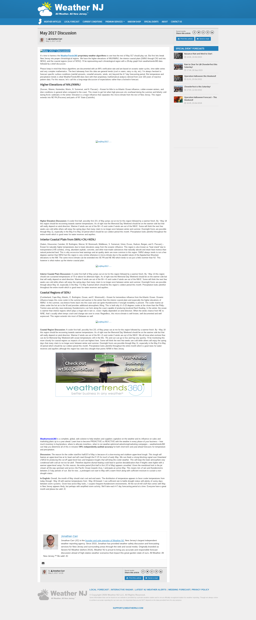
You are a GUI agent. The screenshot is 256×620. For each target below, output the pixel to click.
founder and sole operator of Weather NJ (104, 540)
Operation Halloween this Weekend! (200, 76)
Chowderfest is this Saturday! (197, 86)
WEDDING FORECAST (179, 589)
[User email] (43, 563)
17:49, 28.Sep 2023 (193, 70)
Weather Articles (52, 21)
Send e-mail (203, 39)
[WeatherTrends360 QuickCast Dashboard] (103, 141)
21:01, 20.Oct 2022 (193, 79)
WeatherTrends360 (69, 56)
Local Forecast (71, 21)
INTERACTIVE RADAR (122, 589)
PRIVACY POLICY (200, 589)
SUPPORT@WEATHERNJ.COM (128, 608)
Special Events (151, 21)
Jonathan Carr (55, 39)
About (165, 21)
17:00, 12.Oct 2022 (193, 90)
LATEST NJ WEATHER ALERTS (150, 589)
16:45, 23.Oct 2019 (193, 103)
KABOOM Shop (134, 21)
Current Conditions (92, 21)
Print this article (185, 39)
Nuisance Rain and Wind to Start (198, 53)
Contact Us (176, 21)
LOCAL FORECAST (99, 589)
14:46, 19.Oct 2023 (193, 57)
